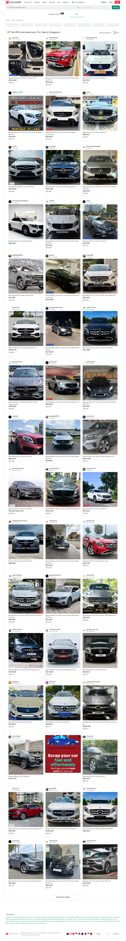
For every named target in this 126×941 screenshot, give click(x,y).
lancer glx (44, 917)
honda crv (116, 921)
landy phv (29, 921)
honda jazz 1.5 (63, 917)
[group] (63, 754)
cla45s (24, 917)
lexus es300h (105, 917)
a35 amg (8, 917)
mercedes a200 (73, 917)
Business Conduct (35, 935)
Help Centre (24, 933)
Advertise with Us (55, 933)
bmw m (68, 921)
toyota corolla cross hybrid (91, 919)
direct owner (9, 923)
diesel (92, 917)
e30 (42, 919)
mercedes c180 (60, 921)
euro (34, 917)
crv (45, 923)
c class (79, 919)
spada (24, 923)
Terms (22, 935)
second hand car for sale (34, 923)
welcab (47, 919)
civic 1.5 (74, 921)
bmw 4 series (10, 921)
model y (17, 921)
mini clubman (82, 921)
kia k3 (32, 919)
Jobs (49, 933)
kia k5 (23, 921)
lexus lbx (53, 919)
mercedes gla (17, 917)
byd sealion (50, 921)
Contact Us (31, 933)
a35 (88, 917)
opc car (97, 917)
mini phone (103, 919)
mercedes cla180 (106, 921)
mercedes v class (71, 919)
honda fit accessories (39, 921)
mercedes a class (23, 919)
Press (36, 933)
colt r (114, 919)
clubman (37, 919)
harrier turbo (61, 919)
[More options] (9, 87)
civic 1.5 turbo (96, 921)
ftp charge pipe (53, 917)
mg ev (89, 921)
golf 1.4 (110, 919)
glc (80, 917)
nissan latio (18, 923)
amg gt (29, 917)
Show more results (63, 897)
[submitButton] (116, 7)
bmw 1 (113, 917)
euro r (84, 917)
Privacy (27, 935)
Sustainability (42, 933)
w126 (38, 917)
